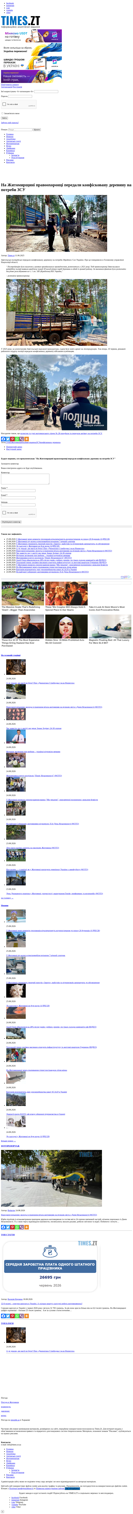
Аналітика (10, 139)
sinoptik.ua (15, 1420)
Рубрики (10, 153)
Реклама (10, 160)
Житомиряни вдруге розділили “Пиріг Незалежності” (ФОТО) (44, 558)
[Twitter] (8, 439)
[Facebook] (3, 439)
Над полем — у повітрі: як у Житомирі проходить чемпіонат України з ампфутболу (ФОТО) (47, 869)
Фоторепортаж (12, 143)
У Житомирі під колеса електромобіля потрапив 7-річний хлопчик (45, 541)
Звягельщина (30, 442)
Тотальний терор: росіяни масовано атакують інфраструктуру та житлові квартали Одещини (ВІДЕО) (61, 562)
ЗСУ (38, 442)
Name (3, 488)
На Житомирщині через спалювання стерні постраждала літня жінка (46, 567)
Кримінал (10, 150)
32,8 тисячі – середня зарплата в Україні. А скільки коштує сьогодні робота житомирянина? (41, 1304)
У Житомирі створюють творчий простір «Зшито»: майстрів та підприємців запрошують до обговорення (62, 544)
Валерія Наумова (15, 1299)
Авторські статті (13, 141)
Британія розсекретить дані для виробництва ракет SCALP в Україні (46, 569)
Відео (8, 146)
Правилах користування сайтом (50, 1488)
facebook (10, 3)
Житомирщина (18, 442)
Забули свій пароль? (10, 123)
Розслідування (17, 157)
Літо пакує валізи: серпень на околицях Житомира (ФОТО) (32, 848)
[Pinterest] (12, 439)
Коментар (5, 472)
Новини (9, 136)
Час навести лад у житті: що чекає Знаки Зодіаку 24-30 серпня (43, 553)
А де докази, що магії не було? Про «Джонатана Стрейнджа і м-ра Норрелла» (50, 548)
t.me (8, 8)
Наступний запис (14, 449)
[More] (26, 439)
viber (8, 12)
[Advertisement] (66, 173)
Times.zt (11, 255)
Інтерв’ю (15, 155)
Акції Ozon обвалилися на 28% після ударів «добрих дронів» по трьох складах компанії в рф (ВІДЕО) (61, 560)
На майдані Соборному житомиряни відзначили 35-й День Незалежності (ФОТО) (52, 572)
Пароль (4, 96)
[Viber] (21, 439)
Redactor (11, 1210)
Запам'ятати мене (11, 113)
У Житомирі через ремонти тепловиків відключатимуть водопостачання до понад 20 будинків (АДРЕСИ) (63, 539)
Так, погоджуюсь (72, 1489)
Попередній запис (14, 447)
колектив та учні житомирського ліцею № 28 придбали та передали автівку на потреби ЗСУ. (61, 433)
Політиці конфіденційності (21, 1488)
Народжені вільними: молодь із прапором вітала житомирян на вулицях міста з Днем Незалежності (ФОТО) (64, 551)
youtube (9, 10)
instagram (10, 5)
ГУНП (8, 442)
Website (4, 502)
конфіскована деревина (50, 442)
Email (3, 495)
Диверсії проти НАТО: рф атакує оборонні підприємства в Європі (35, 1114)
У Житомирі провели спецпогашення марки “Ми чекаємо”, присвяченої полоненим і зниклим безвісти (62, 565)
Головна (10, 134)
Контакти (10, 162)
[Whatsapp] (17, 439)
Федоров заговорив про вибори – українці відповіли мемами (43, 555)
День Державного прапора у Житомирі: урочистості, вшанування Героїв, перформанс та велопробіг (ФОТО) (54, 893)
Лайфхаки (10, 148)
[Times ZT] (66, 22)
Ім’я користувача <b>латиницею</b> (17, 91)
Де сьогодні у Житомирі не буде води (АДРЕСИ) (37, 546)
